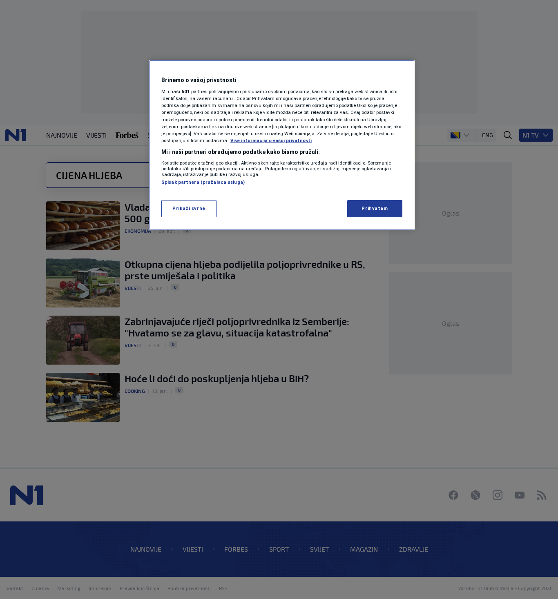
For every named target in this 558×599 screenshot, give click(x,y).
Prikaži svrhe (188, 208)
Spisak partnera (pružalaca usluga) (203, 182)
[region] (282, 145)
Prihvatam (375, 208)
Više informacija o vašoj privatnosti (271, 140)
